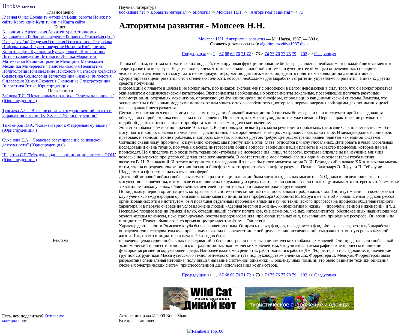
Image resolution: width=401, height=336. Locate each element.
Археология (36, 32)
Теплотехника (61, 76)
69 (232, 53)
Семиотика (13, 76)
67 (221, 53)
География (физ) (100, 36)
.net (18, 6)
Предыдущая (194, 53)
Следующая (325, 53)
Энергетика (13, 86)
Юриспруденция (53, 86)
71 (243, 53)
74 (267, 53)
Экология (48, 81)
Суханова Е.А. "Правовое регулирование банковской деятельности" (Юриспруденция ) (52, 142)
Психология (68, 71)
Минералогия (35, 66)
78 (288, 53)
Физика (83, 76)
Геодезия (39, 41)
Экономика (69, 81)
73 (301, 12)
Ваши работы (79, 17)
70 (238, 53)
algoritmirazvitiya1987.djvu (284, 44)
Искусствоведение (47, 46)
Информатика (15, 46)
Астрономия (85, 32)
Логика (68, 56)
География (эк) (16, 41)
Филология (101, 76)
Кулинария (41, 51)
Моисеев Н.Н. (230, 12)
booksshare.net (132, 12)
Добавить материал (48, 17)
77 (283, 53)
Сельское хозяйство (98, 71)
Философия (13, 81)
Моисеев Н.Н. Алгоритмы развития (232, 39)
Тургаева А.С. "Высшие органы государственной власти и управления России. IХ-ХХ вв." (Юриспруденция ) (57, 113)
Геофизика (102, 41)
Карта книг (24, 22)
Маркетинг (86, 56)
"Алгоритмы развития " (271, 12)
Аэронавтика (15, 36)
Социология (36, 76)
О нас (23, 17)
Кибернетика (94, 46)
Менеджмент (93, 61)
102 (304, 53)
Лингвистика (92, 51)
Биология (75, 36)
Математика (14, 61)
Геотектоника (79, 41)
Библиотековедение (47, 36)
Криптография (16, 51)
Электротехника (95, 81)
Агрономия (13, 32)
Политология (15, 71)
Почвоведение (42, 71)
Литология (50, 56)
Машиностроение (43, 61)
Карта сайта (74, 22)
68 (227, 53)
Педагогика (92, 66)
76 (278, 53)
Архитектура (60, 32)
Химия (32, 81)
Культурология (66, 51)
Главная (9, 17)
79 (294, 53)
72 (249, 53)
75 (272, 53)
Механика (12, 66)
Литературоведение (21, 56)
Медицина (70, 61)
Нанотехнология (65, 66)
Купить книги (49, 22)
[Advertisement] (60, 277)
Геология (57, 41)
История (73, 46)
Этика (31, 86)
